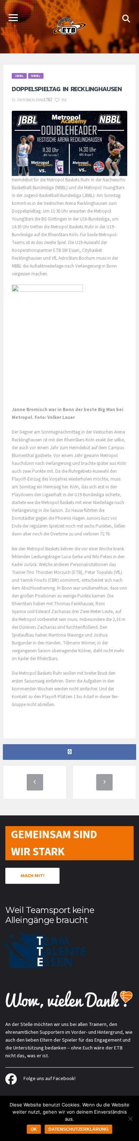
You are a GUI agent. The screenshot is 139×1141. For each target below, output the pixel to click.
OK (34, 1129)
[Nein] (130, 1118)
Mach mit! (32, 875)
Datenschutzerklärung (78, 1129)
